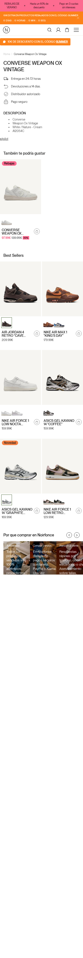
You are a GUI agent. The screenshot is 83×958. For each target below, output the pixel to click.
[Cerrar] (78, 17)
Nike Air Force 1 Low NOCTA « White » (15, 422)
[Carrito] (68, 29)
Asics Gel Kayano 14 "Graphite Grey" (17, 511)
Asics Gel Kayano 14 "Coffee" (59, 422)
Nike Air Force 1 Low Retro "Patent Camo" (57, 511)
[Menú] (77, 29)
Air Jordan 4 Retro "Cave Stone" (13, 334)
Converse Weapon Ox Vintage (30, 54)
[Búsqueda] (49, 29)
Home (6, 54)
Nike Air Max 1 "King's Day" (55, 334)
